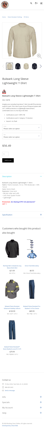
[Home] (4, 5)
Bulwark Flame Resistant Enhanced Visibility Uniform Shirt (12, 308)
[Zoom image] (39, 56)
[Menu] (41, 3)
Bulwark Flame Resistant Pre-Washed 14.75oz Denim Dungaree (32, 308)
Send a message (10, 390)
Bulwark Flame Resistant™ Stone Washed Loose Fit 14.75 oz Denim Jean (12, 349)
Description (7, 176)
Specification (7, 215)
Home (4, 17)
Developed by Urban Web (10, 426)
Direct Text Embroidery (32, 266)
